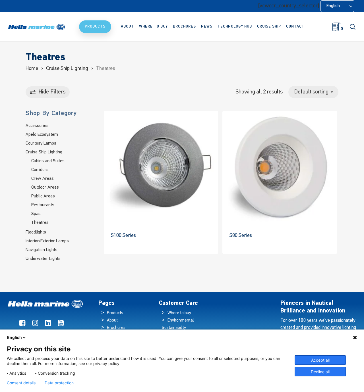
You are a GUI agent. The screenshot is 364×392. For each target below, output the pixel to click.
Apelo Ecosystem (42, 134)
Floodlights (36, 232)
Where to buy (179, 313)
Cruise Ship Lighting (67, 68)
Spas (36, 214)
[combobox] (313, 92)
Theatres (40, 222)
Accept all (320, 360)
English (14, 337)
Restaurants (42, 205)
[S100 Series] (161, 168)
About (112, 320)
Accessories (37, 126)
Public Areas (43, 196)
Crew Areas (42, 178)
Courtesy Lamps (41, 143)
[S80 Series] (279, 168)
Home (32, 68)
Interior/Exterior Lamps (47, 241)
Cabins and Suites (48, 161)
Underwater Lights (43, 259)
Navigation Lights (41, 250)
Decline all (320, 371)
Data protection (59, 383)
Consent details (21, 383)
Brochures (116, 328)
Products (115, 313)
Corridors (40, 170)
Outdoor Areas (45, 187)
